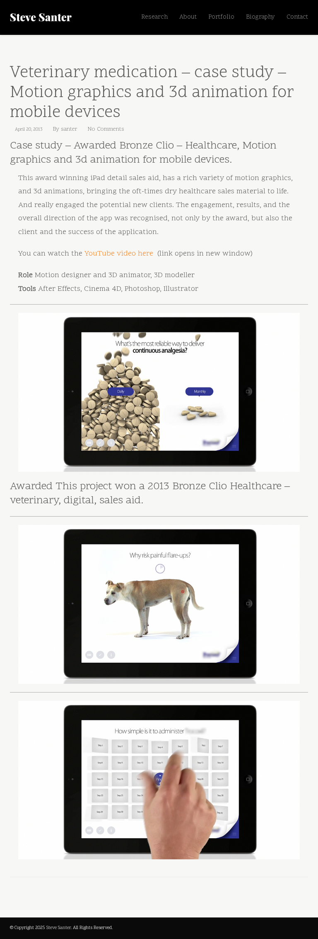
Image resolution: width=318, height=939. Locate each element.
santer (69, 129)
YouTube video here (119, 254)
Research (154, 17)
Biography (260, 17)
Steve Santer (58, 928)
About (188, 17)
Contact (297, 17)
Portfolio (221, 17)
